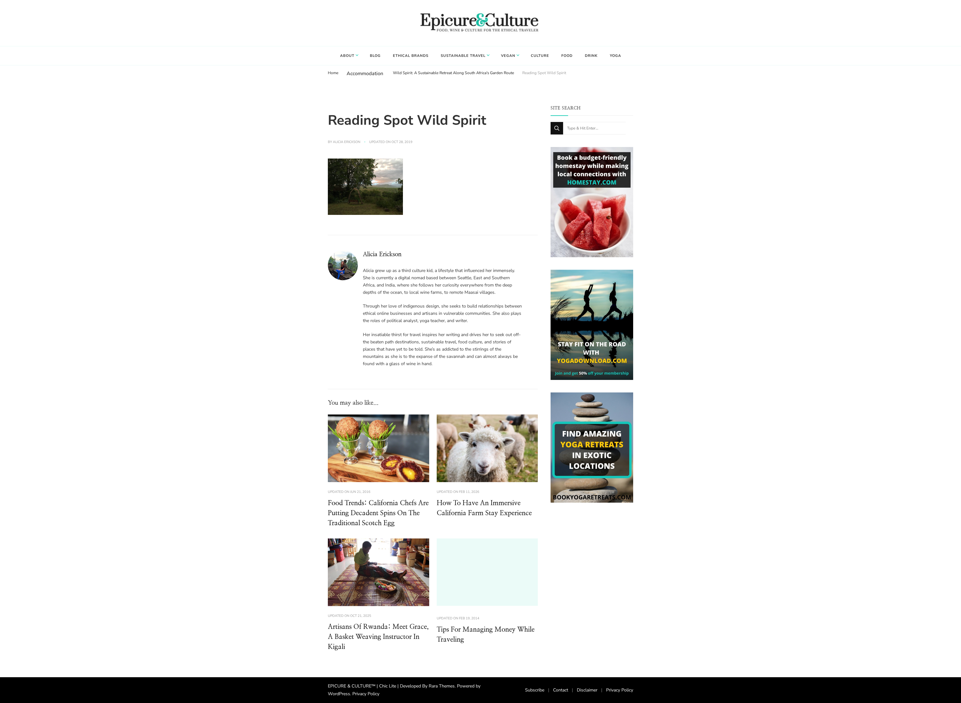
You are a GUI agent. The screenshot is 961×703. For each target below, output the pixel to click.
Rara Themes (442, 686)
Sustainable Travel (463, 55)
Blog (375, 55)
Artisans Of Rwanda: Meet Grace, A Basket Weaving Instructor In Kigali (378, 637)
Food (567, 55)
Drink (591, 55)
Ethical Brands (410, 55)
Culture (540, 55)
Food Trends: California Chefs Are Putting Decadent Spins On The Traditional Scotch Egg (378, 513)
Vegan (508, 55)
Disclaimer (587, 690)
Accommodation (365, 73)
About (347, 55)
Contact (560, 690)
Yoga (615, 55)
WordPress (339, 694)
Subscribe (534, 690)
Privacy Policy (365, 694)
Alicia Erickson (346, 142)
